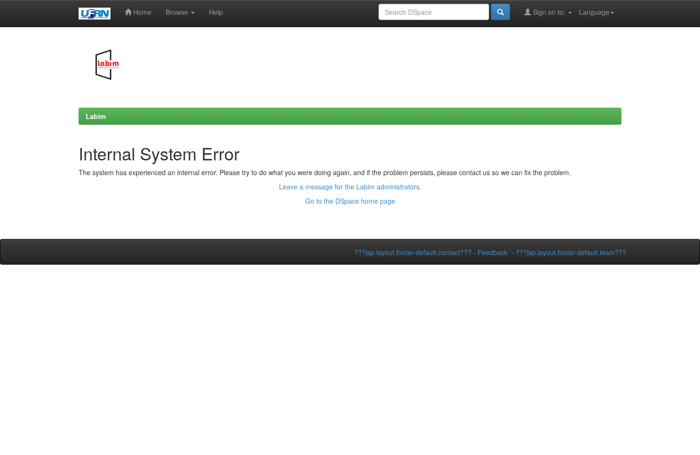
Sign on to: (549, 12)
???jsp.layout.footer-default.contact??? (412, 252)
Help (216, 12)
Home (141, 12)
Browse (178, 12)
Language (594, 12)
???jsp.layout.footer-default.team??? (571, 252)
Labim (96, 116)
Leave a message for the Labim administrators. (350, 186)
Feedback (493, 252)
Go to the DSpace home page (350, 201)
